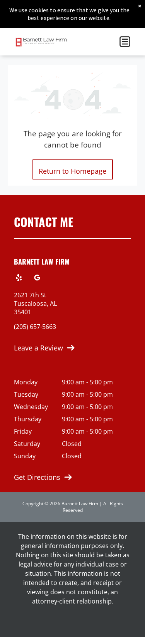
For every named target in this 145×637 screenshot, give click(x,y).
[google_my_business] (37, 279)
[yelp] (19, 279)
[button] (125, 41)
